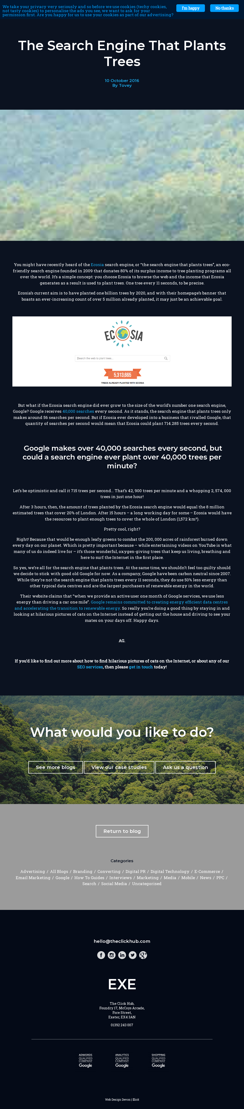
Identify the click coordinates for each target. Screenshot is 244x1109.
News (205, 877)
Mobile (188, 877)
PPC (220, 877)
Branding (82, 871)
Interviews (120, 877)
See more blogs (55, 767)
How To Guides (89, 877)
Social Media (114, 883)
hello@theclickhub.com (122, 941)
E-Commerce (207, 871)
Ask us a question (185, 767)
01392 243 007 (122, 1025)
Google (62, 877)
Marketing (148, 877)
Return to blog (122, 831)
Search (89, 883)
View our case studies (119, 767)
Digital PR (136, 871)
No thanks (224, 7)
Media (170, 877)
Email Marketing (33, 877)
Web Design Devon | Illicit (122, 1099)
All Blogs (59, 871)
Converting (109, 871)
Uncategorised (147, 883)
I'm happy (190, 7)
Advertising (32, 871)
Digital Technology (170, 871)
